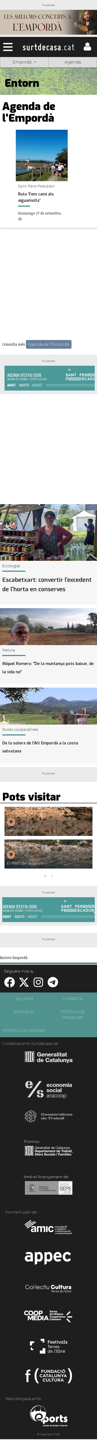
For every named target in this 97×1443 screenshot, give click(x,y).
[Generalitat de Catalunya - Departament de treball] (49, 1156)
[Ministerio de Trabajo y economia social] (49, 1191)
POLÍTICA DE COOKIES (24, 1031)
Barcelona (73, 94)
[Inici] (48, 47)
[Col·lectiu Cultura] (49, 1289)
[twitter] (23, 985)
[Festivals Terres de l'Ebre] (49, 1348)
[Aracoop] (49, 1091)
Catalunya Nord (73, 73)
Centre (72, 84)
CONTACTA (73, 999)
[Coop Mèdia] (49, 1318)
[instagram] (38, 985)
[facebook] (9, 985)
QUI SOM (24, 999)
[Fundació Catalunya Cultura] (49, 1377)
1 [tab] (45, 875)
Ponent (24, 73)
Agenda (73, 62)
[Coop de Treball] (49, 1120)
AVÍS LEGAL (24, 1012)
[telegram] (52, 985)
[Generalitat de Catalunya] (49, 1061)
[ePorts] (48, 1416)
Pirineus (24, 94)
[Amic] (49, 1230)
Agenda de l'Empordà (48, 344)
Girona (24, 84)
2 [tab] (52, 875)
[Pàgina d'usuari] (87, 49)
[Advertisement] (48, 284)
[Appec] (49, 1259)
